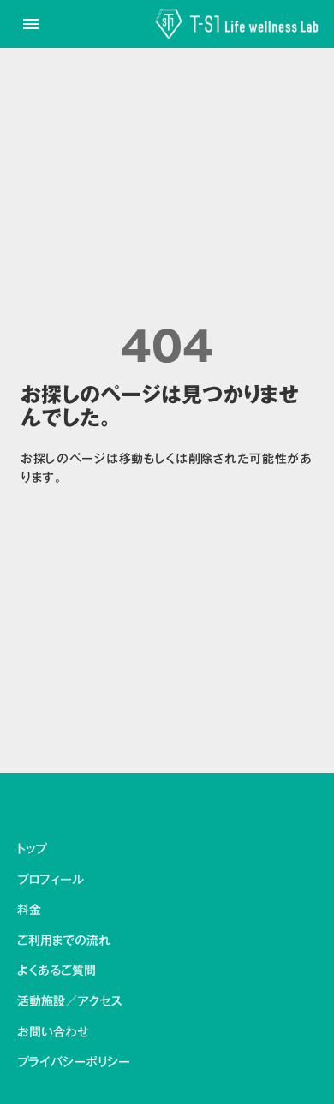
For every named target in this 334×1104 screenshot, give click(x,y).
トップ (31, 849)
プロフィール (50, 880)
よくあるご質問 (56, 971)
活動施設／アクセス (69, 1002)
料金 (29, 910)
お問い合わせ (53, 1033)
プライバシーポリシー (73, 1062)
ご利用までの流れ (63, 941)
